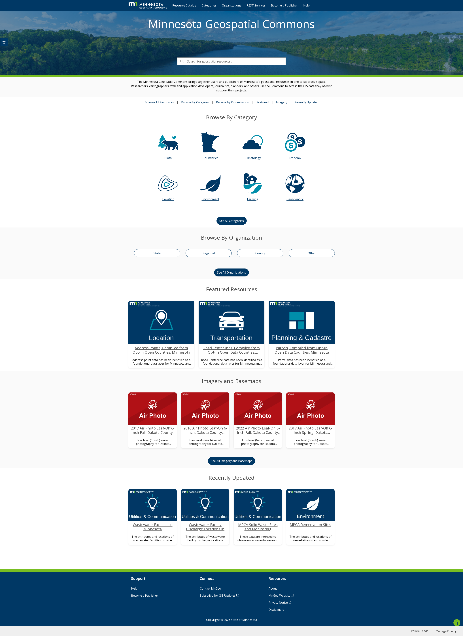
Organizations (231, 5)
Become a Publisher (284, 5)
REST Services (256, 5)
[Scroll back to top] (456, 622)
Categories (209, 5)
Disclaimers (276, 610)
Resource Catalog (184, 5)
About (273, 588)
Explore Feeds (418, 631)
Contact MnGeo (210, 588)
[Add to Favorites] (4, 42)
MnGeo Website (280, 596)
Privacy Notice (278, 603)
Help (306, 5)
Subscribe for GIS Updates (218, 596)
